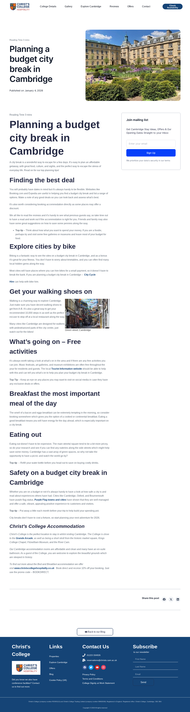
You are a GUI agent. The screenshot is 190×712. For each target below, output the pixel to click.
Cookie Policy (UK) (58, 680)
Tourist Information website (66, 368)
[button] (164, 599)
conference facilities (21, 683)
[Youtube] (97, 667)
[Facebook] (84, 667)
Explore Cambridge (58, 662)
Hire (12, 281)
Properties (54, 656)
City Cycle (90, 274)
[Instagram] (103, 667)
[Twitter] (91, 667)
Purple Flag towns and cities (50, 500)
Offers (52, 668)
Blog (51, 674)
